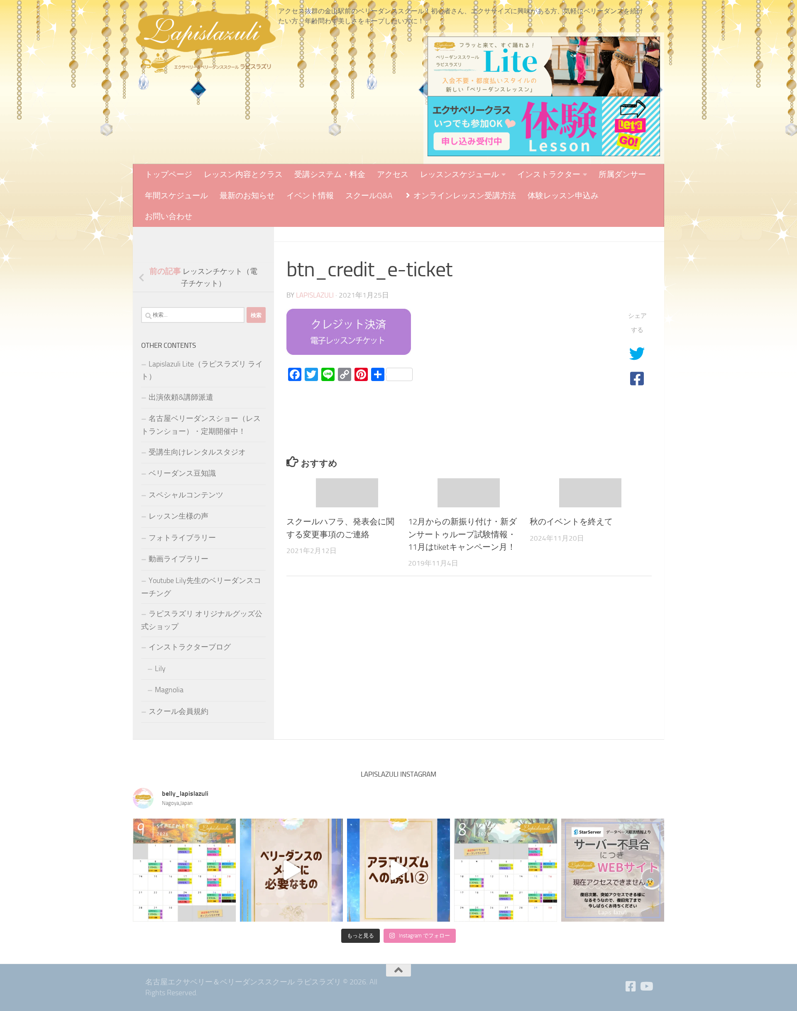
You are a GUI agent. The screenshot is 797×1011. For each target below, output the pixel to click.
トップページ (168, 174)
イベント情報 (310, 195)
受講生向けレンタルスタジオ (197, 452)
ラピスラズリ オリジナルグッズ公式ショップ (201, 620)
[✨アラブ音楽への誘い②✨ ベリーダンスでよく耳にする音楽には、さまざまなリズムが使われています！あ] (398, 870)
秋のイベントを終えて (571, 521)
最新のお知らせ (247, 195)
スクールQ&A (368, 195)
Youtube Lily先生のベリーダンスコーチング (201, 587)
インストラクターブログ (190, 647)
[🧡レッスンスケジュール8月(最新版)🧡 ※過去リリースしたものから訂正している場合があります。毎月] (505, 870)
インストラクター (548, 174)
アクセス (392, 174)
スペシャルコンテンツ (186, 494)
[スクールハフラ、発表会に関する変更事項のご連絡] (347, 493)
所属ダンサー (622, 174)
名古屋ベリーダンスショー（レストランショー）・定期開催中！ (201, 425)
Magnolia (169, 689)
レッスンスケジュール (459, 174)
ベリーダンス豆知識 (182, 473)
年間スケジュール (176, 195)
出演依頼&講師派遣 (181, 397)
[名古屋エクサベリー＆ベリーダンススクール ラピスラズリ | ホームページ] (205, 41)
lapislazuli (315, 295)
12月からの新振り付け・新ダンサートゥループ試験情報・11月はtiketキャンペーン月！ (462, 534)
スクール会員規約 (178, 711)
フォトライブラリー (182, 537)
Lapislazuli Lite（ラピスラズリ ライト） (202, 370)
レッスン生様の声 (178, 516)
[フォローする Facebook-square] (631, 986)
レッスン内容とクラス (243, 174)
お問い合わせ (168, 216)
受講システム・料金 (329, 174)
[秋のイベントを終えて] (590, 493)
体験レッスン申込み (563, 195)
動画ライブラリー (178, 558)
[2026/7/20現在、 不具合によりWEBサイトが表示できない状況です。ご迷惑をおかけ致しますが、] (612, 870)
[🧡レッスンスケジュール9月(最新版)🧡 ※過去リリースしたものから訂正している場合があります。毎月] (184, 870)
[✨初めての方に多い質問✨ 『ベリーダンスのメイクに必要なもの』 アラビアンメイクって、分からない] (291, 870)
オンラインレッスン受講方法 (464, 195)
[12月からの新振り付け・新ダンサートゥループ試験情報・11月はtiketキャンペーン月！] (469, 493)
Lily (160, 668)
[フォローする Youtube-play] (646, 986)
